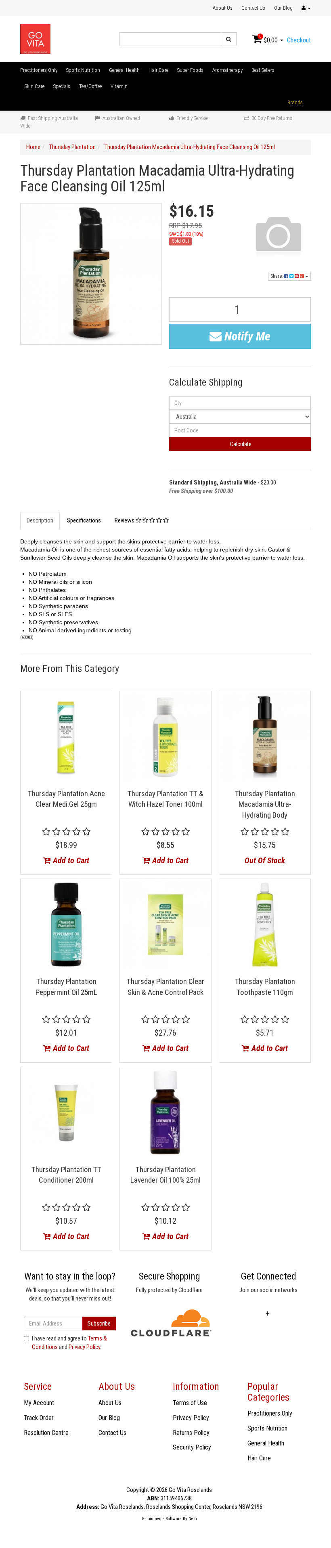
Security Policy (192, 1447)
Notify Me (246, 336)
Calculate (240, 444)
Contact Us (253, 8)
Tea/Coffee (90, 86)
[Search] (229, 39)
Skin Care (34, 86)
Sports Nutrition (83, 70)
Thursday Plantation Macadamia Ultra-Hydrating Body (265, 804)
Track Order (39, 1418)
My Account (39, 1403)
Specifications (84, 520)
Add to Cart (70, 860)
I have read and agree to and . (69, 1343)
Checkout (299, 40)
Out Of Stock (265, 860)
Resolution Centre (46, 1433)
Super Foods (190, 70)
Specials (61, 86)
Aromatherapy (227, 70)
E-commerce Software (162, 1518)
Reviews (125, 520)
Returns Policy (191, 1433)
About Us (223, 8)
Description (40, 520)
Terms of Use (190, 1403)
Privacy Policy (84, 1347)
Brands (295, 102)
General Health (124, 70)
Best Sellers (262, 70)
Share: (277, 276)
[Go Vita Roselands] (35, 38)
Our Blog (283, 8)
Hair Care (158, 70)
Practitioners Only (38, 70)
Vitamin (119, 86)
